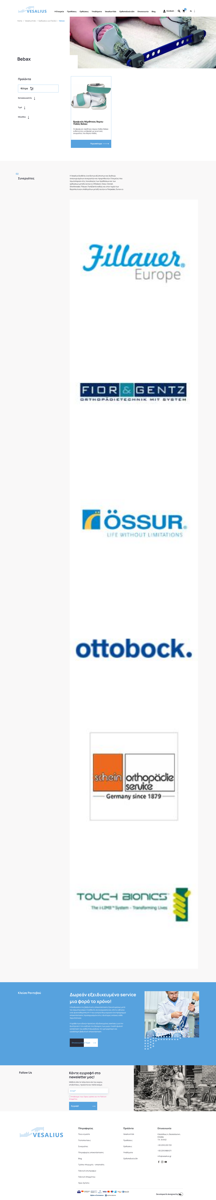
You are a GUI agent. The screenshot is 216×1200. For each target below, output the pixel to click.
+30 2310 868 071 (164, 1150)
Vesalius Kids (30, 21)
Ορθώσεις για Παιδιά (47, 21)
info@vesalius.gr (164, 1156)
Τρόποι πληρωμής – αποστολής (91, 1164)
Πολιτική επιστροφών (87, 1171)
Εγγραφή (75, 1106)
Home (19, 21)
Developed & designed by (167, 1194)
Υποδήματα (128, 1152)
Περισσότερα (96, 143)
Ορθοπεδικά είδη (130, 1158)
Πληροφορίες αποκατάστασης (91, 1152)
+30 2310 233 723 (165, 1145)
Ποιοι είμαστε (84, 1134)
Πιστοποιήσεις (84, 1140)
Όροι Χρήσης (83, 1183)
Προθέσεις (128, 1140)
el (191, 11)
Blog (80, 1158)
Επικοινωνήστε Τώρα (81, 1042)
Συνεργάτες (83, 1146)
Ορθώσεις (127, 1146)
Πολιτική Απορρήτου (86, 1177)
